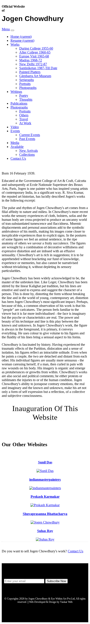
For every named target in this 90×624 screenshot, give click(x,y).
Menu (6, 29)
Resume (22, 40)
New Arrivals (28, 150)
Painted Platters (29, 72)
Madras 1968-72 (30, 60)
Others (23, 115)
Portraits (25, 84)
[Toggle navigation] (12, 30)
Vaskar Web (66, 601)
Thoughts (25, 99)
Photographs (27, 88)
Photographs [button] (19, 107)
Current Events (29, 135)
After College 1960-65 (34, 52)
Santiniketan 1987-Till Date (38, 68)
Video (14, 127)
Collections (27, 154)
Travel (23, 119)
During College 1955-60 (36, 48)
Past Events (27, 139)
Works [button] (14, 44)
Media (14, 143)
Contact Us (18, 158)
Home (21, 36)
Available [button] (17, 147)
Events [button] (15, 131)
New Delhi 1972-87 (33, 64)
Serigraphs (26, 80)
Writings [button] (16, 91)
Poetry (23, 95)
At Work (25, 123)
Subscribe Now (56, 581)
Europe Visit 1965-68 (34, 56)
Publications (18, 103)
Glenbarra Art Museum (35, 76)
